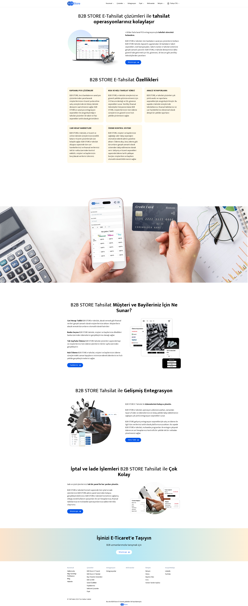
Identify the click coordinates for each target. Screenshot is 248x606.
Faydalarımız (74, 365)
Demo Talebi (132, 440)
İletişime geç (132, 62)
